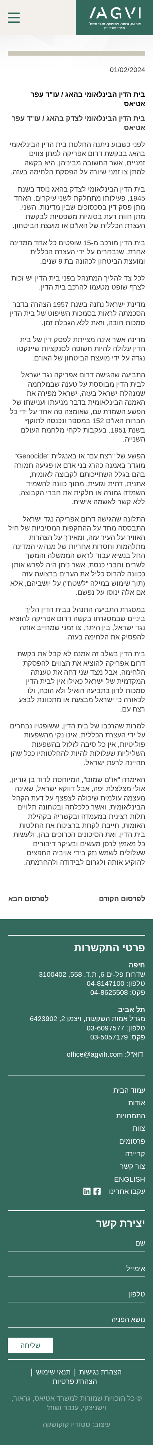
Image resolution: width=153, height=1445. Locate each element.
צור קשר (132, 1166)
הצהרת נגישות (100, 1372)
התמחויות (130, 1116)
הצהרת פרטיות (75, 1381)
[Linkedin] (87, 1191)
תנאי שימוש (53, 1372)
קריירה (135, 1154)
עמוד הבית (129, 1090)
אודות (136, 1103)
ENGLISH (129, 1179)
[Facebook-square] (97, 1191)
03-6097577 (105, 1028)
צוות (139, 1128)
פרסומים (132, 1141)
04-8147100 (105, 983)
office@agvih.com (95, 1054)
